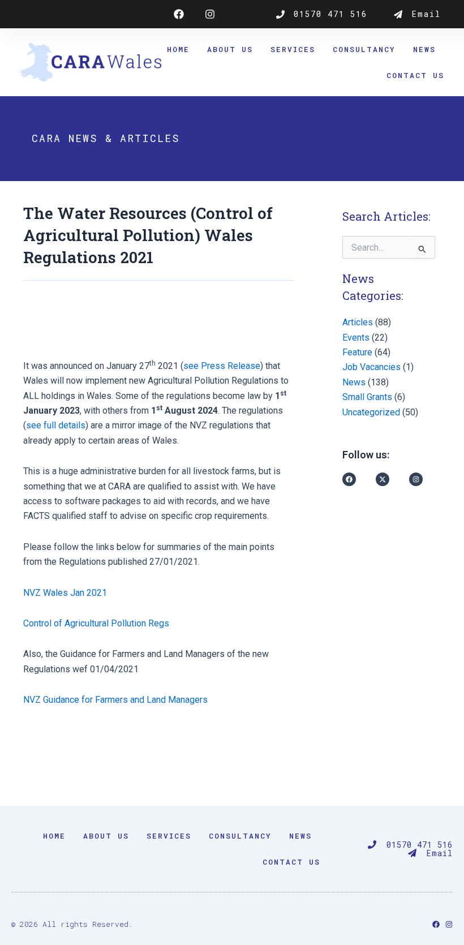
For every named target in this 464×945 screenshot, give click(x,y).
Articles (357, 322)
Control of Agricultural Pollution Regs (96, 623)
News (424, 49)
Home (178, 49)
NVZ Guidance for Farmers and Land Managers (115, 699)
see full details (55, 425)
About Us (230, 49)
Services (292, 49)
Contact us (415, 75)
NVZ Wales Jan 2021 (65, 592)
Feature (357, 352)
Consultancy (364, 49)
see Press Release (221, 365)
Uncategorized (371, 412)
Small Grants (367, 397)
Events (356, 337)
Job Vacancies (371, 367)
